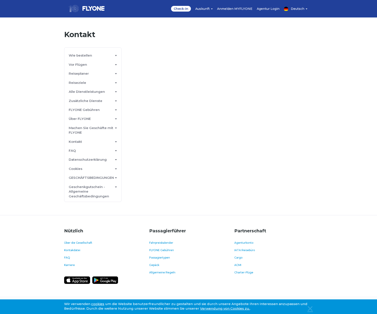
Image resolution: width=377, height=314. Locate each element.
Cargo (238, 257)
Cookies (75, 169)
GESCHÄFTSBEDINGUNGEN (91, 178)
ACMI (237, 265)
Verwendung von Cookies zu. (225, 308)
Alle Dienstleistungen (87, 92)
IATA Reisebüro (244, 250)
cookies (97, 304)
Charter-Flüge (243, 272)
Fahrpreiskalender (161, 242)
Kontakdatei (72, 250)
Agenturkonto (244, 242)
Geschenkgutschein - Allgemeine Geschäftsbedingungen (89, 191)
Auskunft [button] (203, 9)
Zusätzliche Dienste (85, 101)
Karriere (69, 265)
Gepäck (154, 265)
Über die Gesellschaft (78, 242)
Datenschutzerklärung (88, 159)
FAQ (72, 150)
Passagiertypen (159, 257)
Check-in (181, 9)
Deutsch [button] (298, 9)
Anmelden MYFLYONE (234, 9)
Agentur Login (268, 9)
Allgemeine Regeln (162, 272)
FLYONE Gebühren (84, 110)
